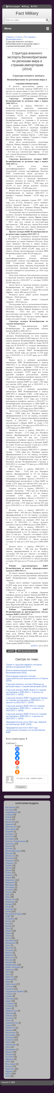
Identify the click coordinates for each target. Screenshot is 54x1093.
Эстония (9, 1057)
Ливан (8, 933)
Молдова (9, 950)
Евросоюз (9, 1069)
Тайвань (9, 1015)
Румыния (9, 989)
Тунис (8, 1020)
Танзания (9, 1018)
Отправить (21, 787)
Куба (7, 923)
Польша (9, 986)
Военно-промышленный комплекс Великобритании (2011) (21, 671)
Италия (8, 892)
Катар (8, 906)
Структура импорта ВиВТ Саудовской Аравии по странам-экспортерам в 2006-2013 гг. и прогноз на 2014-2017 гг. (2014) (26, 700)
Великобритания (12, 851)
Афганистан (10, 827)
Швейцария (10, 1049)
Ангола (8, 819)
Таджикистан (11, 1011)
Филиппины (10, 1032)
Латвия (8, 931)
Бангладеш (10, 829)
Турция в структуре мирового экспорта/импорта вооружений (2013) (24, 665)
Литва (8, 938)
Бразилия (9, 844)
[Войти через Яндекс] (17, 762)
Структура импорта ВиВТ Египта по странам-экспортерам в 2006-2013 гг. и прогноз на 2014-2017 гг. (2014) (26, 716)
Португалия (10, 984)
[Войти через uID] (17, 749)
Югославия (10, 1064)
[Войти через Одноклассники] (17, 772)
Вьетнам (9, 858)
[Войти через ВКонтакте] (17, 753)
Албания (9, 814)
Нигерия (9, 962)
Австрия (9, 810)
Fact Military (27, 13)
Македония (10, 943)
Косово (8, 921)
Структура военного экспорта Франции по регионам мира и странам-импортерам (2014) (26, 685)
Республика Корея (13, 914)
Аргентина (10, 822)
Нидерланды (11, 965)
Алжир (8, 817)
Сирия (8, 1001)
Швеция (8, 1052)
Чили (7, 1047)
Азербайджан (11, 812)
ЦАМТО (34, 646)
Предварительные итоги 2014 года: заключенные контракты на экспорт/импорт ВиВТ (25, 730)
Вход (26, 6)
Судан (8, 1008)
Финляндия (10, 1035)
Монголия (9, 957)
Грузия (8, 868)
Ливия (8, 936)
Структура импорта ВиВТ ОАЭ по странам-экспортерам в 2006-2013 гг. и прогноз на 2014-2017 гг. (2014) (25, 708)
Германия (9, 860)
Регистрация (14, 6)
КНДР (8, 916)
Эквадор (9, 1054)
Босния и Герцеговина (15, 841)
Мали (7, 945)
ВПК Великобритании (27, 651)
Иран (7, 897)
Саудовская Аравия (14, 991)
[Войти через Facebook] (17, 758)
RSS (35, 6)
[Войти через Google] (17, 767)
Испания (9, 890)
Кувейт (8, 926)
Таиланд (9, 1013)
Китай (8, 911)
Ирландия (9, 885)
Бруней (8, 846)
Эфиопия (9, 1059)
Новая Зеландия (12, 967)
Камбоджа (10, 902)
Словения (9, 1006)
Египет (8, 873)
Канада (8, 904)
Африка (8, 1071)
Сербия (8, 996)
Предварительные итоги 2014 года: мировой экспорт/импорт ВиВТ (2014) (26, 723)
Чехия (8, 1042)
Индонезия (10, 880)
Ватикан (9, 848)
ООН (7, 1076)
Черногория (10, 1045)
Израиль (9, 875)
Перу (7, 982)
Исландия (9, 887)
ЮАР (7, 1061)
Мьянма (9, 960)
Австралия (10, 807)
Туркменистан (11, 1023)
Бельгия (9, 836)
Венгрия (9, 853)
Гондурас (9, 863)
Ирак (7, 894)
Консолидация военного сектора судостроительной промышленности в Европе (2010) (27, 678)
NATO (8, 1074)
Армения (9, 824)
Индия (8, 877)
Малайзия (9, 940)
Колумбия (9, 919)
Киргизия (9, 909)
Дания (8, 870)
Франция (9, 1037)
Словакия (9, 1003)
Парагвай (9, 979)
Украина (9, 1030)
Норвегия (9, 969)
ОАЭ (7, 972)
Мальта (8, 952)
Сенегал (9, 994)
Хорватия (9, 1040)
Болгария (9, 839)
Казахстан (10, 899)
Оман (7, 974)
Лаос (7, 928)
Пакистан (9, 977)
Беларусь (9, 834)
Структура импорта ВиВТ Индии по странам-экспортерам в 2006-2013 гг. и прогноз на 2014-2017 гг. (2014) (26, 692)
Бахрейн (9, 831)
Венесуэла (10, 856)
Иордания (9, 882)
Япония (8, 1066)
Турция (8, 1025)
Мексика (9, 948)
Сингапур (9, 999)
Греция (8, 865)
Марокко (9, 955)
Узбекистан (10, 1028)
